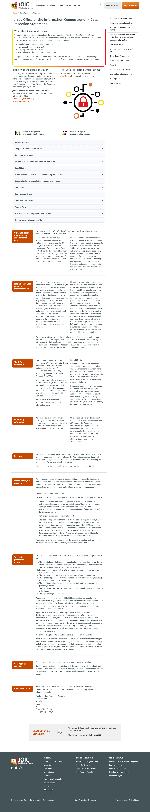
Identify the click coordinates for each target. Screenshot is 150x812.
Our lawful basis (116, 44)
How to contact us (117, 83)
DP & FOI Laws (49, 783)
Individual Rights (116, 776)
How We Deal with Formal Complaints (124, 761)
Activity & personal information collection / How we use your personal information (122, 37)
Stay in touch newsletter (53, 779)
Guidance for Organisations (87, 761)
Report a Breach (112, 5)
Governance (48, 790)
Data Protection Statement (85, 800)
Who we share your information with (123, 50)
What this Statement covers (122, 19)
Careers (47, 776)
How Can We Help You (117, 768)
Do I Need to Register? (85, 772)
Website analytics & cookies (121, 70)
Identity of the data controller (122, 23)
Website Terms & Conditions (128, 800)
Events (46, 786)
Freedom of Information (119, 772)
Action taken (49, 772)
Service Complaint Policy (53, 761)
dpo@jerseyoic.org (68, 76)
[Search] (101, 5)
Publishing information (119, 61)
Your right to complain (119, 79)
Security (113, 65)
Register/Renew (130, 5)
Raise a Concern (115, 765)
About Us (47, 765)
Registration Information (86, 768)
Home (14, 13)
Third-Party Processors (119, 56)
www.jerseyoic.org (22, 101)
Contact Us (48, 768)
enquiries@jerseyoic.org (24, 99)
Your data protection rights (121, 74)
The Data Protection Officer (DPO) (121, 29)
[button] (59, 142)
